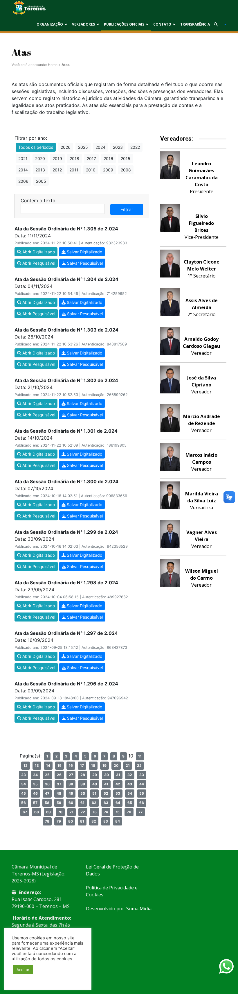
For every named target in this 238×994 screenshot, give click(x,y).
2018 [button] (74, 158)
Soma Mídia (139, 908)
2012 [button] (57, 169)
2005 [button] (41, 181)
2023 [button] (118, 147)
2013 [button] (40, 169)
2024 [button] (100, 147)
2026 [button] (66, 147)
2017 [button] (91, 158)
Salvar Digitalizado (84, 251)
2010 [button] (90, 169)
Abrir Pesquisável (38, 263)
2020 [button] (40, 158)
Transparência (195, 24)
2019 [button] (57, 158)
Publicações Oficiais (124, 24)
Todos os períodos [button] (35, 147)
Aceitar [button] (23, 969)
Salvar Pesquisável (84, 263)
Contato (162, 24)
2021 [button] (23, 158)
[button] (217, 24)
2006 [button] (23, 181)
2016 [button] (108, 158)
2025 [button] (83, 147)
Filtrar (126, 209)
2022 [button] (135, 147)
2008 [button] (126, 169)
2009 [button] (108, 169)
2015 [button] (125, 158)
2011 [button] (73, 169)
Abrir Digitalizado (38, 251)
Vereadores (83, 24)
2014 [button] (23, 169)
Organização (50, 24)
